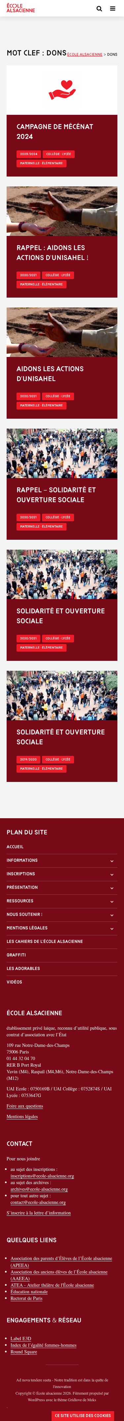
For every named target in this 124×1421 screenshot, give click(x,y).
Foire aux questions (25, 1106)
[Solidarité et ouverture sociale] (62, 573)
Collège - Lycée (58, 154)
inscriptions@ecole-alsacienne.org (42, 1176)
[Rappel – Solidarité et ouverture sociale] (62, 452)
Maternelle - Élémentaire (41, 163)
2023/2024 (28, 154)
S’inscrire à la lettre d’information (39, 1213)
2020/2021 (28, 275)
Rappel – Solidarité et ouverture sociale (56, 495)
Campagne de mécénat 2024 (55, 132)
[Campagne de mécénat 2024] (62, 89)
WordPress (36, 1399)
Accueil (15, 847)
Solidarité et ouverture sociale (61, 616)
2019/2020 (28, 759)
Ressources (20, 901)
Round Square (24, 1351)
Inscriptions (21, 874)
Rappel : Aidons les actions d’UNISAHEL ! (53, 253)
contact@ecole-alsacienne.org (38, 1202)
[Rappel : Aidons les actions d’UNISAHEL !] (62, 210)
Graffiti (16, 955)
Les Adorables (23, 969)
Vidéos (14, 982)
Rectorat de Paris (26, 1298)
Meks (91, 1399)
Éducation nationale (29, 1291)
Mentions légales (27, 928)
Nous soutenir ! (25, 915)
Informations (22, 860)
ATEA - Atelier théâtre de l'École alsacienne (52, 1285)
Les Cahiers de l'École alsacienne (45, 942)
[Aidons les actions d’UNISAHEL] (62, 331)
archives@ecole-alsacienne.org (39, 1189)
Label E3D (21, 1338)
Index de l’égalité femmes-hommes (43, 1345)
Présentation (22, 888)
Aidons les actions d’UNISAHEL (50, 374)
